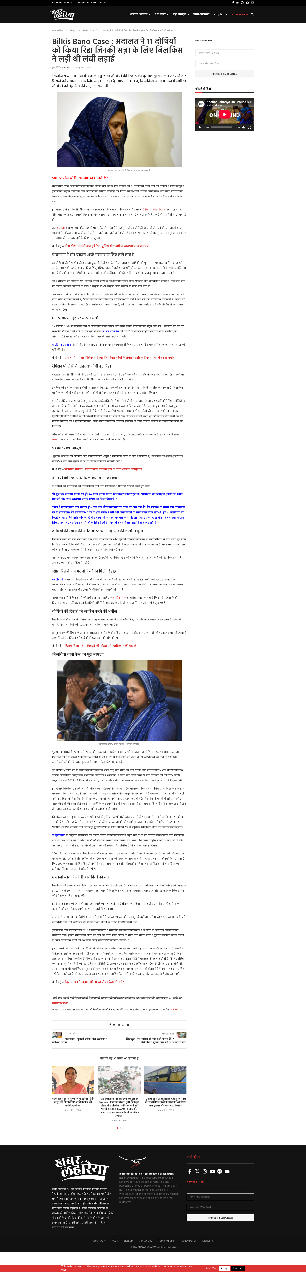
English (219, 14)
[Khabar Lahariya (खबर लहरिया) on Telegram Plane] (219, 1172)
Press (103, 3)
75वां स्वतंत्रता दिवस (154, 209)
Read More (212, 1268)
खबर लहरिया (57, 30)
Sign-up (128, 1241)
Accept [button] (224, 1268)
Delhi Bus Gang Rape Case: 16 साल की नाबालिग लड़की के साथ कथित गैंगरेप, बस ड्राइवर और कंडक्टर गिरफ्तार (166, 1102)
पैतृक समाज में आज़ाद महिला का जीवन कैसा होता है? (94, 982)
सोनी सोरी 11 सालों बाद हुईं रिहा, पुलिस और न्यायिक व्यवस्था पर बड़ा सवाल (106, 246)
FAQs (115, 1241)
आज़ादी (60, 228)
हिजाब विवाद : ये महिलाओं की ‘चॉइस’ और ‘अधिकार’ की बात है (100, 646)
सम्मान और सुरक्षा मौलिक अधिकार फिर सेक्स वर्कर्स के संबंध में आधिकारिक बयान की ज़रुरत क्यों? (119, 358)
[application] (224, 114)
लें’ (66, 1003)
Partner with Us (86, 3)
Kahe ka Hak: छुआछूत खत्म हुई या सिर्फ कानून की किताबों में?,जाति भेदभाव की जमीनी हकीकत (73, 1102)
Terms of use (166, 1241)
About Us (98, 1241)
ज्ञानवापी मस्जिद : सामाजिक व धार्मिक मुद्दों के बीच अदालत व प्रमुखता (103, 469)
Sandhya (66, 68)
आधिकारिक (119, 598)
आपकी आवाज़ (139, 14)
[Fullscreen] (249, 127)
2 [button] (121, 1128)
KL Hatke (238, 14)
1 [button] (117, 1128)
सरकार (56, 439)
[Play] (200, 127)
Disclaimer (208, 1241)
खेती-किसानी (201, 14)
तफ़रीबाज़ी (180, 14)
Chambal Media (62, 3)
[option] (72, 1089)
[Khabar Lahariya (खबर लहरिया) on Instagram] (205, 1172)
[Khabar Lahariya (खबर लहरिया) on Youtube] (212, 1172)
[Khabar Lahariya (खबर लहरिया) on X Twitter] (197, 1172)
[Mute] (243, 127)
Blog (72, 30)
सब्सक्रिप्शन (58, 1003)
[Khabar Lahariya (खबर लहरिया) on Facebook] (190, 1172)
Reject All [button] (238, 1268)
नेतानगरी (161, 14)
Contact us (145, 1241)
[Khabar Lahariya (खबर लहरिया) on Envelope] (227, 1172)
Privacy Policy (188, 1241)
